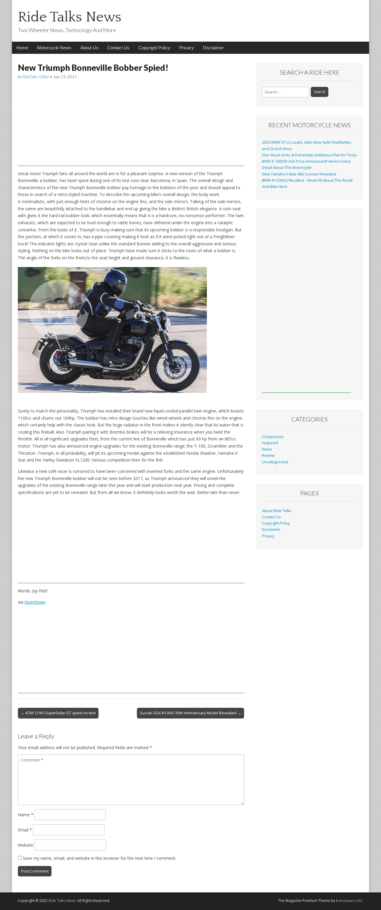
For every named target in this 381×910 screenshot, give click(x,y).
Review (268, 455)
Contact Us (118, 47)
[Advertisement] (131, 124)
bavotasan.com (349, 900)
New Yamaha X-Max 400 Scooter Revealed (299, 174)
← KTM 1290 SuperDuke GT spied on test (58, 713)
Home (22, 47)
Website (25, 845)
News (267, 449)
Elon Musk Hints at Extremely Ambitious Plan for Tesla (309, 155)
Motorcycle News (54, 47)
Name (25, 815)
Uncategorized (275, 462)
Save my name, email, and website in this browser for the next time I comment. (99, 858)
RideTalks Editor (36, 76)
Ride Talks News (69, 17)
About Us (89, 47)
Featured (270, 442)
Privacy (186, 47)
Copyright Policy (154, 47)
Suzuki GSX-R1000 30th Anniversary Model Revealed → (190, 713)
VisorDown (35, 602)
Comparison (273, 436)
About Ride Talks (276, 510)
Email (25, 830)
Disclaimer (213, 47)
